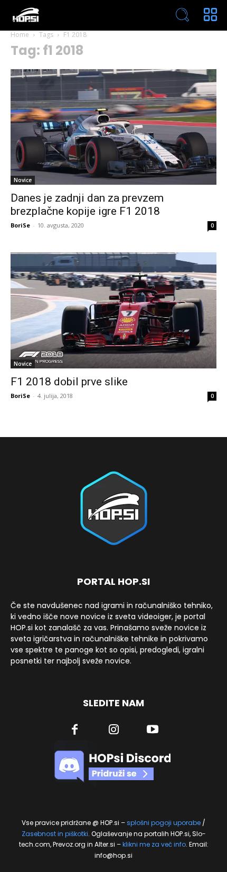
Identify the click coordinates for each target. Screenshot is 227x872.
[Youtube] (152, 730)
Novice (23, 180)
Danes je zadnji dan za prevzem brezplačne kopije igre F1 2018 (87, 204)
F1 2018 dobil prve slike (69, 381)
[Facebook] (75, 730)
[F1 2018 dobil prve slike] (113, 310)
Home (20, 34)
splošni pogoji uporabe (164, 822)
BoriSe (20, 225)
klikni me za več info (154, 844)
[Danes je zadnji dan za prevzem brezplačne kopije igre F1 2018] (113, 127)
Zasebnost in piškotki (55, 833)
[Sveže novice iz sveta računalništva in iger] (72, 15)
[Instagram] (114, 730)
